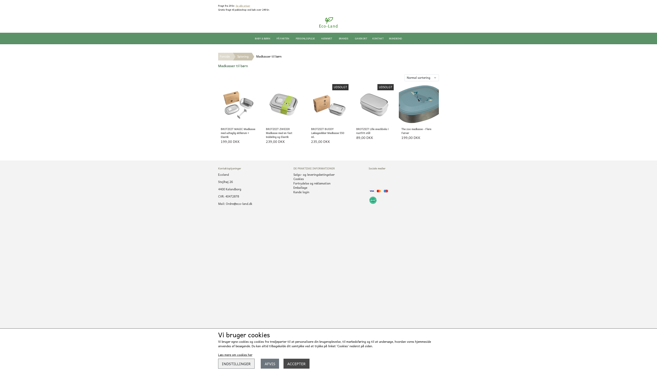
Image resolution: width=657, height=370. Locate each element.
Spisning (243, 56)
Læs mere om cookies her (235, 354)
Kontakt (378, 38)
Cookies (298, 178)
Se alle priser (243, 6)
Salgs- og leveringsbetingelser (314, 174)
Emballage (300, 187)
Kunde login (301, 192)
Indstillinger (236, 364)
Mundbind (395, 38)
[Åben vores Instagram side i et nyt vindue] (386, 178)
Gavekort (361, 38)
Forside (225, 56)
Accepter (296, 364)
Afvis (270, 364)
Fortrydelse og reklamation (312, 183)
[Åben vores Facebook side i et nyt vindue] (374, 178)
